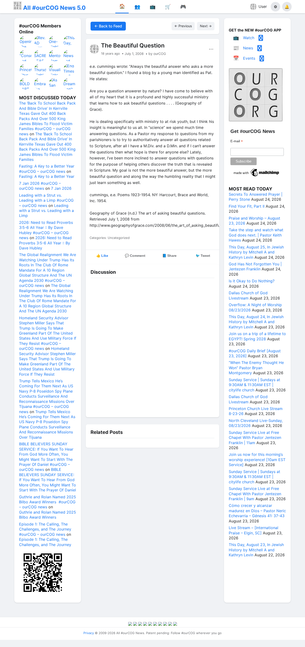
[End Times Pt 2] (69, 69)
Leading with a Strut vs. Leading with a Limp (46, 210)
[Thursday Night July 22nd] (40, 69)
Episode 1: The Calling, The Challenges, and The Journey (45, 542)
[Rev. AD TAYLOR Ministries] (40, 41)
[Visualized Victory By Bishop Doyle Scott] (55, 69)
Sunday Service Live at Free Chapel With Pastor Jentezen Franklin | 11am (255, 437)
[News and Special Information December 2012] (69, 55)
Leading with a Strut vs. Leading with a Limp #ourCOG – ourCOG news (46, 200)
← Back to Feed (108, 26)
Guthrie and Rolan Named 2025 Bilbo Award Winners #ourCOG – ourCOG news (47, 502)
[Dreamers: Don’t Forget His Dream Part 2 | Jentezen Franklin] (69, 83)
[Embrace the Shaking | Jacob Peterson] (40, 83)
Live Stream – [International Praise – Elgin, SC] (253, 530)
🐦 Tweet (203, 256)
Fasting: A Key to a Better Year (46, 176)
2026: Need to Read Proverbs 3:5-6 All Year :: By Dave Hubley (45, 242)
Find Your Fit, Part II (246, 206)
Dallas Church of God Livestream (248, 295)
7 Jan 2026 (61, 188)
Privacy (88, 633)
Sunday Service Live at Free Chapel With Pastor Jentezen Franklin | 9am (255, 493)
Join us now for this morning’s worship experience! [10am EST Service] (257, 459)
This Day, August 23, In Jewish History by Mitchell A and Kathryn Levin (256, 549)
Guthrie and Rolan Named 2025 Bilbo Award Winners (47, 515)
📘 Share (169, 256)
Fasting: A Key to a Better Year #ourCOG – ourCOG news (46, 169)
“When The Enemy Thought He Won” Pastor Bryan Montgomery (256, 367)
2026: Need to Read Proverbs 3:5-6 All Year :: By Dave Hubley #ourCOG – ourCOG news (46, 230)
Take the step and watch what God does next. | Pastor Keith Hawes (256, 234)
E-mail (236, 141)
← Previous (183, 26)
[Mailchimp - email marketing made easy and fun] (256, 176)
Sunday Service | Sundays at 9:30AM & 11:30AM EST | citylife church (254, 384)
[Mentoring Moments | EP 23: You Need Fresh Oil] (55, 55)
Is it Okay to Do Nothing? (251, 281)
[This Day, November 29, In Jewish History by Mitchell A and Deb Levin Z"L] (69, 41)
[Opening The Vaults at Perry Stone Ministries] (26, 41)
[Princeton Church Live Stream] (26, 69)
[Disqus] (152, 346)
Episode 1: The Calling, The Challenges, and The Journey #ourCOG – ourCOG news (45, 529)
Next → (206, 26)
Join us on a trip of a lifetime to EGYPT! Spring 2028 (257, 336)
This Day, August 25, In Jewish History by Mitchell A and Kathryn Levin (256, 252)
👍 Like (102, 256)
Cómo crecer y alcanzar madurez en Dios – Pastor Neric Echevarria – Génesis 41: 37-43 (257, 510)
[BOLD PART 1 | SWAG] (26, 83)
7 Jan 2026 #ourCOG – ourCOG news (40, 186)
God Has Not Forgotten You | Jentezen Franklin (255, 266)
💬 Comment (135, 256)
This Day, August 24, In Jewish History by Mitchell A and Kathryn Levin (256, 321)
